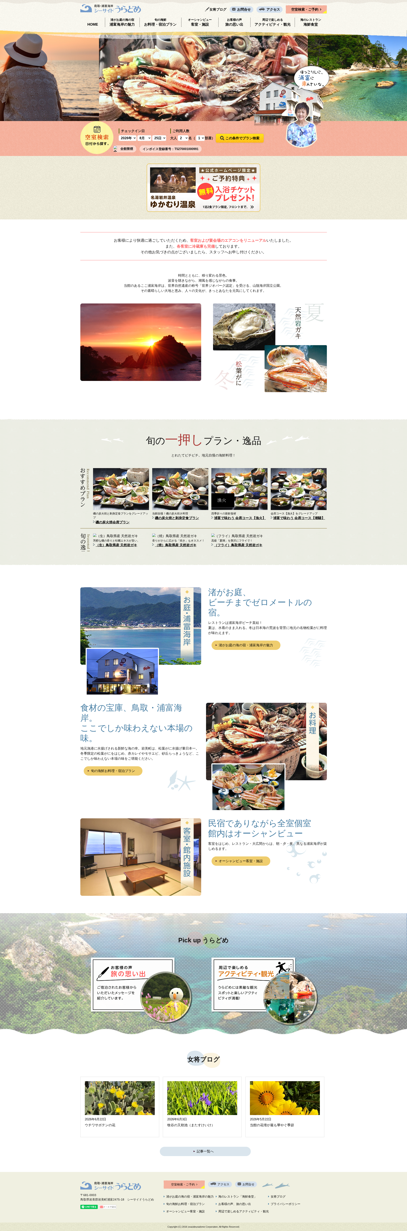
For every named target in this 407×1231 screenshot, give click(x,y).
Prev (5, 75)
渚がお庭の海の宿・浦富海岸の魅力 (246, 645)
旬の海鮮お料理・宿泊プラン (113, 771)
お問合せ (244, 9)
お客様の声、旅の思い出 (234, 1204)
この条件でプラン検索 (242, 138)
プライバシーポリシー (285, 1204)
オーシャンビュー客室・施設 (241, 861)
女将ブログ (217, 9)
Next (401, 75)
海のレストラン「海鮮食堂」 (237, 1196)
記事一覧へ (205, 1151)
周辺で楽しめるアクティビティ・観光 (243, 1211)
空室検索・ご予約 (304, 9)
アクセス (273, 9)
